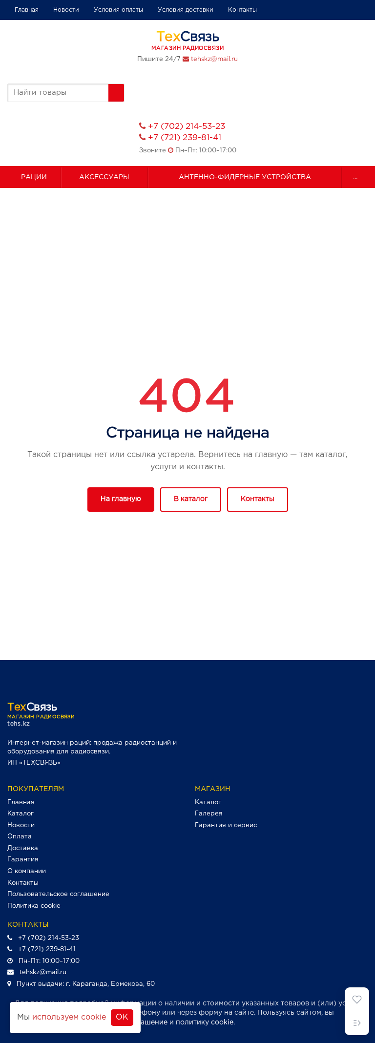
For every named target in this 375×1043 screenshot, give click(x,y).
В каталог (191, 499)
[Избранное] (357, 999)
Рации (34, 177)
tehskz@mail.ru (214, 59)
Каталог (20, 813)
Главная (27, 10)
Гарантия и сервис (226, 825)
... (355, 177)
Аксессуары (104, 177)
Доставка (22, 848)
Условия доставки (185, 10)
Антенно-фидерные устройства (245, 177)
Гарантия (23, 859)
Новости (66, 10)
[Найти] (116, 93)
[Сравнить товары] (357, 1023)
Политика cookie (34, 906)
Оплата (19, 836)
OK (122, 1017)
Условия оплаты (118, 10)
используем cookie (69, 1017)
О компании (26, 871)
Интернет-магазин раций (48, 743)
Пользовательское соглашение (58, 894)
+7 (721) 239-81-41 (184, 138)
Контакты (242, 10)
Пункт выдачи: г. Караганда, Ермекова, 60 (86, 984)
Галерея (209, 813)
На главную (121, 499)
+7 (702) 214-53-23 (186, 126)
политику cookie (204, 1022)
